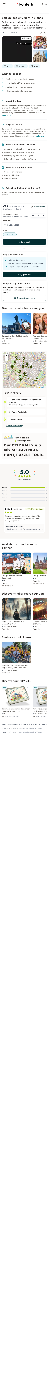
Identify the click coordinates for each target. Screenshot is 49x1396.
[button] (31, 366)
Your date (7, 221)
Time (5, 230)
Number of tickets (10, 214)
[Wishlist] (41, 32)
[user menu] (42, 4)
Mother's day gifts (42, 724)
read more (6, 115)
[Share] (45, 32)
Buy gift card (24, 274)
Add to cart (24, 242)
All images (26, 38)
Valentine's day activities (11, 724)
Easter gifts (27, 724)
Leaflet (42, 387)
